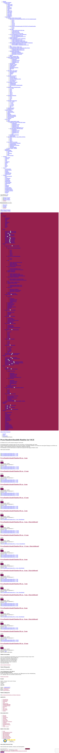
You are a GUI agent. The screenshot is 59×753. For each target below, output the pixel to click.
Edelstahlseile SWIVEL (14, 67)
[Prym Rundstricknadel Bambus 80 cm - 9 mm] (9, 627)
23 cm (13, 27)
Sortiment (4, 716)
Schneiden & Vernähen (11, 115)
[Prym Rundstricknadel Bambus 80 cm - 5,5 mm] (9, 530)
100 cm (13, 23)
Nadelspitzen (14, 59)
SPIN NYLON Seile (16, 32)
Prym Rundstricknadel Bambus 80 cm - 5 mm (13, 511)
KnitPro (6, 162)
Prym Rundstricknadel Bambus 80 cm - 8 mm (13, 608)
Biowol (6, 165)
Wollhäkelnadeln (13, 83)
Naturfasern (9, 8)
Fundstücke (7, 172)
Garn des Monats (8, 187)
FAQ (6, 184)
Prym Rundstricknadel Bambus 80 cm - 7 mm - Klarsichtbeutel (19, 595)
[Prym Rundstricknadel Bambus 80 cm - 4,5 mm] (9, 493)
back (3, 228)
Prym (6, 164)
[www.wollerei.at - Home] (5, 210)
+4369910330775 (7, 687)
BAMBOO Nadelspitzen (14, 134)
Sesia (8, 152)
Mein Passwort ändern (7, 737)
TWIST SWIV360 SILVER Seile (18, 30)
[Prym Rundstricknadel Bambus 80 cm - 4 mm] (9, 479)
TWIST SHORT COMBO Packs (16, 46)
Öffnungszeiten (8, 174)
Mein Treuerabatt (6, 735)
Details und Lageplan (4, 676)
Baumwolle (9, 7)
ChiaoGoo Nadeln (10, 17)
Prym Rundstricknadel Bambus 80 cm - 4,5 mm (14, 497)
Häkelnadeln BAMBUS (16, 52)
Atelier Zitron (9, 151)
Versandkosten (7, 178)
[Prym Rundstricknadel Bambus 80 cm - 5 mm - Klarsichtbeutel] (12, 519)
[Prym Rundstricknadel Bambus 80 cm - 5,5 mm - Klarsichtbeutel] (12, 543)
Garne (6, 3)
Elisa (8, 154)
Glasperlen (9, 118)
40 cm (13, 20)
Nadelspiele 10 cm (15, 125)
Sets (10, 45)
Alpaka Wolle (9, 5)
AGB (4, 702)
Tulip (6, 160)
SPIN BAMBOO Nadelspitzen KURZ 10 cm (20, 44)
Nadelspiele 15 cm (15, 61)
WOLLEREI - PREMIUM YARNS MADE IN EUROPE (16, 750)
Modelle (6, 150)
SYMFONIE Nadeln (13, 122)
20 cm (11, 98)
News (6, 177)
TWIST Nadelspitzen (13, 38)
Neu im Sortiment (8, 169)
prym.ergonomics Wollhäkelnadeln (16, 85)
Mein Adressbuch (6, 734)
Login (7, 194)
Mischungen (9, 10)
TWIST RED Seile (15, 31)
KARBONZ (12, 58)
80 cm (13, 22)
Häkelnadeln (12, 51)
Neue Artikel (5, 709)
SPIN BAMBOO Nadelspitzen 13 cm (19, 43)
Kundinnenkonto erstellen (7, 732)
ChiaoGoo (7, 158)
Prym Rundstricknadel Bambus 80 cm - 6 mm (13, 559)
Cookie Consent (6, 726)
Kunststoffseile (12, 135)
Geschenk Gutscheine (9, 190)
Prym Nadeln (9, 82)
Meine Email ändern (6, 736)
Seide (8, 9)
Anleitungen (7, 149)
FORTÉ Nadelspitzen (14, 37)
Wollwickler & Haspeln (11, 116)
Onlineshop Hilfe (8, 173)
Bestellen (2, 462)
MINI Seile (12, 68)
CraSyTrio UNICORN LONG (15, 78)
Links (4, 725)
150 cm (13, 25)
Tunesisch (11, 105)
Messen (8, 113)
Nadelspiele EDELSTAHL (15, 47)
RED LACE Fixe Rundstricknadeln (13, 247)
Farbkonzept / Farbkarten (7, 721)
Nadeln (6, 16)
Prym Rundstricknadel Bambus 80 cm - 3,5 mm (14, 471)
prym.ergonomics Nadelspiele (15, 143)
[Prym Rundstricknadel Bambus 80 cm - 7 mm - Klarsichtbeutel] (12, 592)
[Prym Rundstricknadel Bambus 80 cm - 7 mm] (9, 579)
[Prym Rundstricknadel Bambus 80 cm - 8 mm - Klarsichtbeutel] (12, 616)
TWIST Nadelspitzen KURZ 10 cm (18, 40)
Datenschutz (5, 701)
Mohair (8, 6)
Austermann (9, 153)
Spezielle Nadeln (10, 108)
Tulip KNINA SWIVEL (11, 136)
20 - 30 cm (12, 88)
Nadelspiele (9, 95)
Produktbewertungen (9, 189)
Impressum (7, 191)
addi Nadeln (9, 75)
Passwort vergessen (6, 738)
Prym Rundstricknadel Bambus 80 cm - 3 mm (13, 458)
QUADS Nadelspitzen (14, 34)
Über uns (4, 715)
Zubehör (11, 55)
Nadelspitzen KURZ (16, 60)
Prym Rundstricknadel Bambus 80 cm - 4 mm (13, 484)
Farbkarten (7, 185)
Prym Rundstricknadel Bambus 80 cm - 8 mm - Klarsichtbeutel (19, 619)
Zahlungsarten (7, 183)
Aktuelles (4, 718)
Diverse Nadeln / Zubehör (12, 148)
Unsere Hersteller (8, 182)
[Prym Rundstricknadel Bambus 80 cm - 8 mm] (9, 603)
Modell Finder (7, 181)
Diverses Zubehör (10, 117)
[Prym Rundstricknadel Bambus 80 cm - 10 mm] (9, 640)
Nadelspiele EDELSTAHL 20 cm (18, 50)
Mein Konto (5, 204)
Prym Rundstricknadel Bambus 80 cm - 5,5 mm (14, 535)
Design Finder (5, 720)
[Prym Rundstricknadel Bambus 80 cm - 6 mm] (9, 554)
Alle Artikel (5, 708)
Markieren (9, 114)
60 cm (13, 21)
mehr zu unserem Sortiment (5, 664)
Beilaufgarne (9, 15)
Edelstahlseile (12, 66)
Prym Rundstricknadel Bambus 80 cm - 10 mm (14, 643)
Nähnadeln (12, 72)
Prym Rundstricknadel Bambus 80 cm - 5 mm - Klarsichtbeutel (19, 522)
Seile (10, 29)
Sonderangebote (8, 168)
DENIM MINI (12, 63)
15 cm (11, 97)
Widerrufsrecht (5, 703)
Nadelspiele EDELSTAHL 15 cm (18, 48)
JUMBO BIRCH (13, 65)
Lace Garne (9, 13)
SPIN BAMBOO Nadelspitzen (15, 42)
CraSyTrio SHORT (13, 77)
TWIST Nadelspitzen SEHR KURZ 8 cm (19, 41)
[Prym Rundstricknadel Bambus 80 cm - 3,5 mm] (9, 466)
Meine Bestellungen (6, 733)
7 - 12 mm (11, 103)
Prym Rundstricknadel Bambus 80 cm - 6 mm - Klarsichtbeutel (19, 570)
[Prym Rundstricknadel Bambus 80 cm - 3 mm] (9, 453)
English (8, 198)
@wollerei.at (6, 689)
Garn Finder (7, 179)
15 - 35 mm (12, 104)
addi (6, 166)
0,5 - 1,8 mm (12, 101)
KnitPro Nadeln (10, 57)
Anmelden (5, 206)
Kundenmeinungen (8, 188)
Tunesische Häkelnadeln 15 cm (17, 127)
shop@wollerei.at (6, 690)
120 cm (13, 24)
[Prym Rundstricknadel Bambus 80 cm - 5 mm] (9, 506)
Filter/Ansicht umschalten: (5, 449)
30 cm (13, 28)
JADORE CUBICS (13, 64)
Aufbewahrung (10, 111)
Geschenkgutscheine (6, 705)
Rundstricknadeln (10, 87)
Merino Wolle (9, 4)
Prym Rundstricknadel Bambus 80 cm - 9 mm (13, 631)
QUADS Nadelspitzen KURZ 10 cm (19, 36)
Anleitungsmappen (10, 112)
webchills (15, 749)
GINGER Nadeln (13, 128)
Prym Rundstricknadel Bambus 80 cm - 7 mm (13, 583)
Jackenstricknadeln (10, 107)
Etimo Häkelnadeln (13, 71)
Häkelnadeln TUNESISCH (17, 54)
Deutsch (8, 197)
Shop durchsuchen (8, 176)
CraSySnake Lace (10, 321)
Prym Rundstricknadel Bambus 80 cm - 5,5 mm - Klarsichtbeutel (19, 546)
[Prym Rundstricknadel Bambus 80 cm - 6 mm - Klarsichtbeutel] (12, 568)
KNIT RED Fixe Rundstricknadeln (16, 26)
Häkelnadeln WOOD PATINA (17, 53)
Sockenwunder (12, 76)
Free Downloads (10, 155)
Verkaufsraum (7, 180)
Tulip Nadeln (9, 70)
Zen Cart (6, 749)
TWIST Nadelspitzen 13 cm (17, 39)
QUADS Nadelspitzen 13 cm (17, 35)
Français (8, 199)
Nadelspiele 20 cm (15, 62)
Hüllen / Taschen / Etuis (14, 56)
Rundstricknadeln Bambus (14, 145)
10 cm (11, 96)
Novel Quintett (12, 81)
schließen (4, 200)
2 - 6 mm (11, 102)
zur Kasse (4, 205)
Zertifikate (7, 186)
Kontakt (6, 192)
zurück (6, 216)
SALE (6, 119)
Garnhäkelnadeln (13, 84)
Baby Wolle (9, 12)
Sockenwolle (9, 11)
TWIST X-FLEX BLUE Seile (17, 33)
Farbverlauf (9, 14)
